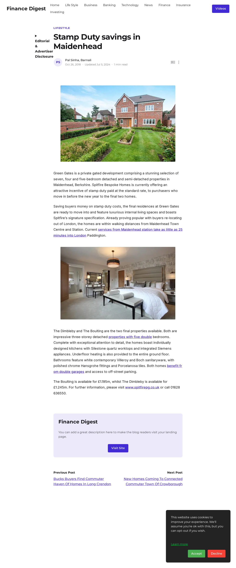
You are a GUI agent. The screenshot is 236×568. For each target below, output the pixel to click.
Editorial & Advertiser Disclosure (41, 49)
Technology (130, 5)
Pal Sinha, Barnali (78, 60)
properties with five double (130, 337)
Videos (221, 8)
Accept (196, 553)
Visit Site (118, 448)
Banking (109, 5)
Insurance (183, 5)
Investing (57, 12)
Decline (216, 553)
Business (90, 5)
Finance (164, 5)
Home (54, 5)
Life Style (71, 5)
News (148, 5)
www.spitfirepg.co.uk (142, 387)
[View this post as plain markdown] (173, 62)
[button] (179, 62)
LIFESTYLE (61, 28)
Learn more (179, 544)
